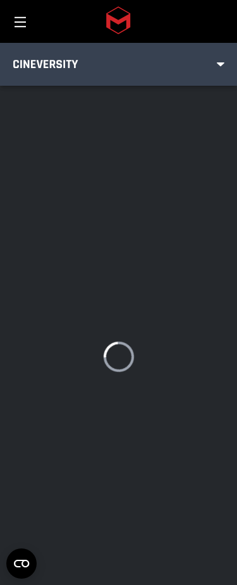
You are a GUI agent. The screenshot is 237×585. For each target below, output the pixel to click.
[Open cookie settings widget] (21, 563)
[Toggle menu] (220, 64)
